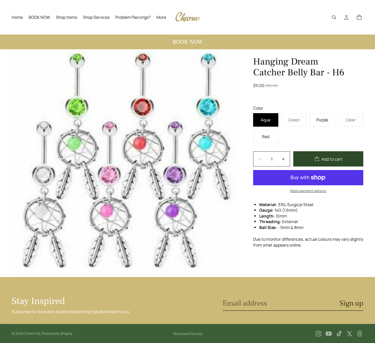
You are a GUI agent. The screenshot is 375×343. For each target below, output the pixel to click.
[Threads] (359, 333)
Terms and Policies (187, 333)
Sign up (351, 303)
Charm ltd (32, 333)
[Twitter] (349, 333)
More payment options (308, 191)
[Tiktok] (339, 333)
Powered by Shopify (56, 333)
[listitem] (161, 17)
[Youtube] (328, 333)
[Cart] (359, 17)
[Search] (334, 17)
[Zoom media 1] (125, 163)
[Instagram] (318, 333)
